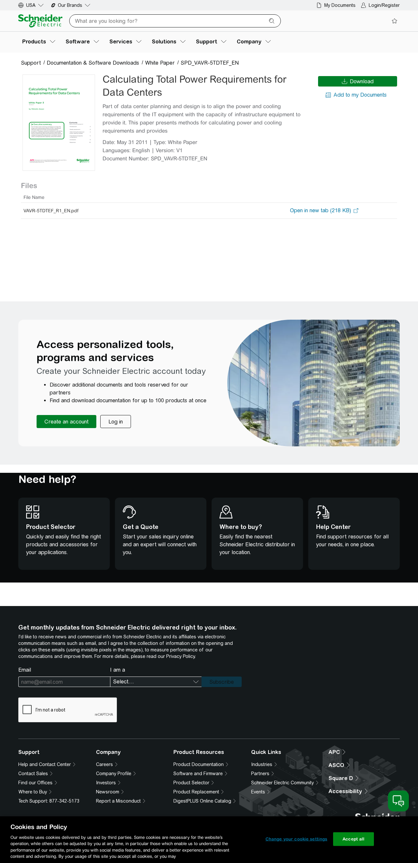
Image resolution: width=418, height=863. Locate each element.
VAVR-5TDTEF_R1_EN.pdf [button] (51, 210)
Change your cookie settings (296, 839)
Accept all (353, 839)
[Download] (59, 122)
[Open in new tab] (320, 210)
